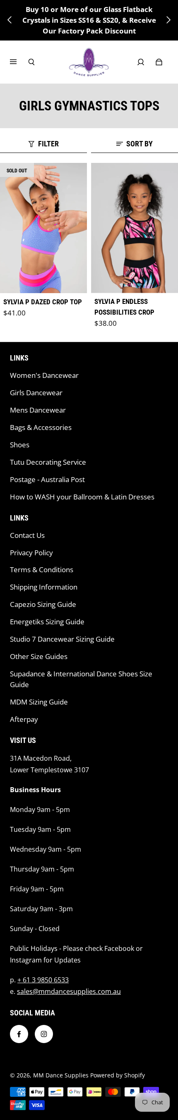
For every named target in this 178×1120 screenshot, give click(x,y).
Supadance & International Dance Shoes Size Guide (81, 679)
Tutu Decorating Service (48, 462)
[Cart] (159, 62)
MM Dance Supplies (61, 1075)
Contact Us (27, 535)
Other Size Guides (38, 656)
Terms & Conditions (41, 569)
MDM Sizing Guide (39, 702)
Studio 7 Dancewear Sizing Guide (62, 639)
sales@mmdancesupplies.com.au (69, 991)
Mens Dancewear (38, 410)
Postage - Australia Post (47, 479)
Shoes (19, 444)
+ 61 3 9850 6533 (43, 979)
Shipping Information (43, 587)
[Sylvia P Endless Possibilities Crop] (134, 228)
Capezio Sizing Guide (43, 604)
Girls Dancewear (36, 392)
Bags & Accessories (41, 427)
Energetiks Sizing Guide (47, 621)
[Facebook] (19, 1034)
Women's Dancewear (44, 375)
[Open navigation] (19, 62)
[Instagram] (44, 1034)
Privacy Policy (31, 552)
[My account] (141, 62)
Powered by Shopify (117, 1075)
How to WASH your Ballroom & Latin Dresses (82, 496)
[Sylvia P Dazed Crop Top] (43, 228)
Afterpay (24, 719)
